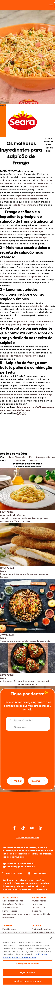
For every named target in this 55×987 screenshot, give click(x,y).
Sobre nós (37, 910)
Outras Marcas (40, 900)
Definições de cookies (27, 963)
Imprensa (37, 904)
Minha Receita (9, 910)
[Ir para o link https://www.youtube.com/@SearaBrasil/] (32, 828)
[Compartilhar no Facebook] (18, 413)
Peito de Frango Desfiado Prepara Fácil (21, 276)
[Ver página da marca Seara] (22, 120)
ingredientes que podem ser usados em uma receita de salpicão (23, 197)
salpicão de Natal (39, 306)
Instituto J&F (38, 907)
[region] (27, 960)
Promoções (8, 917)
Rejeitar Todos (27, 972)
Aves (12, 457)
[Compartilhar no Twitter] (21, 413)
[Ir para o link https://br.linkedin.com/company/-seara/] (40, 828)
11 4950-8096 (39, 873)
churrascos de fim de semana (33, 183)
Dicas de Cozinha (20, 459)
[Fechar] (51, 937)
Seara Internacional (12, 900)
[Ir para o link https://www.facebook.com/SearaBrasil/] (14, 828)
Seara (51, 457)
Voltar (18, 780)
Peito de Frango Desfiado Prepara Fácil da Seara (24, 227)
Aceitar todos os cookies (27, 981)
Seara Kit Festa (10, 907)
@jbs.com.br (9, 863)
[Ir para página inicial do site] (27, 818)
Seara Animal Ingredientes (16, 914)
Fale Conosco (9, 929)
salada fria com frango (25, 204)
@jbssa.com (9, 866)
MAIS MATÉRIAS (27, 684)
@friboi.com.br (26, 863)
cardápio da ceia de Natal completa (20, 394)
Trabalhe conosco (27, 837)
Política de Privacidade (24, 957)
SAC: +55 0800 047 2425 (14, 932)
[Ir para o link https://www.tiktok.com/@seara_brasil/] (23, 828)
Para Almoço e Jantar (38, 459)
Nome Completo (24, 720)
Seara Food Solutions (13, 904)
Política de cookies (41, 929)
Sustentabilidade (41, 914)
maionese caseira (12, 261)
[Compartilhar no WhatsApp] (24, 413)
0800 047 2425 (14, 873)
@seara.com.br (26, 866)
